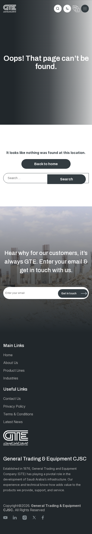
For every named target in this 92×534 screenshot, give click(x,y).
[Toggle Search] (58, 8)
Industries (10, 378)
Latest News (13, 422)
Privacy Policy (14, 406)
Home (8, 355)
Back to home (46, 164)
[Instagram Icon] (24, 517)
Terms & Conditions (18, 414)
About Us (10, 363)
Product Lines (14, 370)
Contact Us (12, 398)
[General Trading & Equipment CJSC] (9, 9)
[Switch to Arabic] (76, 8)
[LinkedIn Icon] (15, 517)
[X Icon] (34, 517)
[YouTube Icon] (5, 517)
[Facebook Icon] (44, 517)
